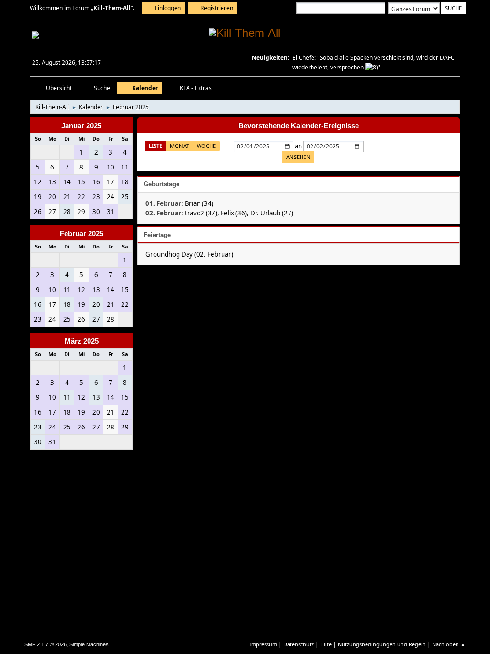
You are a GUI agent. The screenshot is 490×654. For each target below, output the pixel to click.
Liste (155, 145)
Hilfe (326, 644)
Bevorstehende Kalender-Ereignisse (298, 126)
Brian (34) (199, 203)
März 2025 (82, 341)
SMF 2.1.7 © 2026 (45, 644)
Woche (206, 145)
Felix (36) (234, 213)
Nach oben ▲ (449, 644)
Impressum (263, 644)
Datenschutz (298, 644)
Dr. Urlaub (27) (271, 213)
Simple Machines (89, 644)
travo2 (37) (201, 213)
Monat (179, 145)
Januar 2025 (81, 126)
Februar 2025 (81, 233)
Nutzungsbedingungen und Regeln (382, 644)
